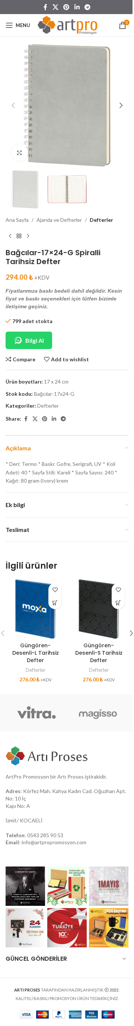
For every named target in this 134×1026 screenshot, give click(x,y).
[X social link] (55, 7)
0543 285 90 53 (45, 835)
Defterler (101, 220)
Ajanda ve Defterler (59, 220)
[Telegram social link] (87, 7)
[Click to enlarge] (19, 152)
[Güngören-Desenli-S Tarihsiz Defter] (98, 609)
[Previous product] (10, 236)
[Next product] (27, 236)
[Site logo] (67, 25)
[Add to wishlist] (54, 589)
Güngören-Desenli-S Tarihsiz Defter (98, 653)
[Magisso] (97, 712)
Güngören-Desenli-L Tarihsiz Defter (35, 653)
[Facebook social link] (45, 7)
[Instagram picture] (25, 886)
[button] (13, 105)
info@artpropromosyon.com (54, 842)
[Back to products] (19, 236)
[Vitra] (36, 712)
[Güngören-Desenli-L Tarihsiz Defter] (35, 609)
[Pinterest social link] (66, 7)
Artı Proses (70, 776)
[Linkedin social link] (77, 7)
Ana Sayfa (17, 220)
